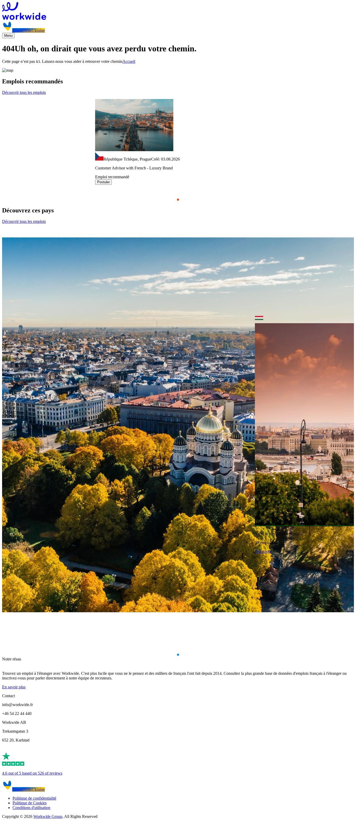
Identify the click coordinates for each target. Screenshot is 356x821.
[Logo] (178, 11)
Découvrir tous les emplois (24, 92)
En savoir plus (14, 687)
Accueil (128, 61)
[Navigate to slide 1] (178, 200)
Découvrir (263, 551)
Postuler (103, 182)
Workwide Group (47, 816)
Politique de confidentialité (34, 798)
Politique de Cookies (30, 803)
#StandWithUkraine (28, 30)
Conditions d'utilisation (31, 807)
